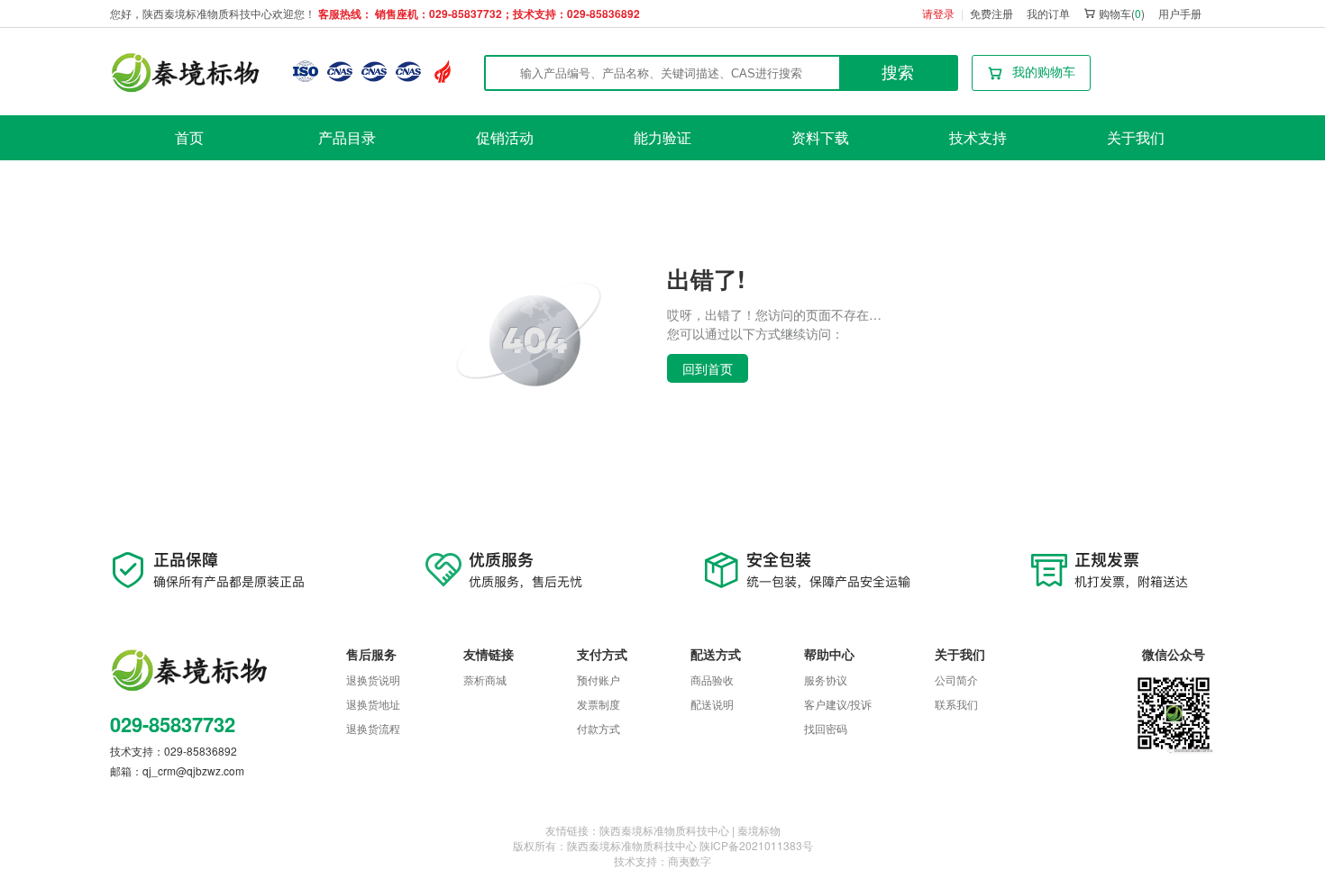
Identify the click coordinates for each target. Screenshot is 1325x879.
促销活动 (505, 137)
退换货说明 (373, 679)
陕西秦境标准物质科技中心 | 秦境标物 (690, 830)
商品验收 (712, 679)
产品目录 (347, 137)
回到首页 (707, 368)
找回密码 (825, 728)
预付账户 (598, 679)
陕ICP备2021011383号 (756, 845)
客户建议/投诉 (838, 703)
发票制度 (598, 703)
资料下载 (820, 137)
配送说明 (712, 703)
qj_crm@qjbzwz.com (193, 770)
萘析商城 (485, 679)
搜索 (898, 73)
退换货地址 (373, 703)
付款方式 (598, 728)
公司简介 (956, 679)
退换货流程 (373, 728)
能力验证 (662, 137)
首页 (189, 137)
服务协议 (825, 679)
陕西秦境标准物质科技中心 (632, 845)
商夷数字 (689, 860)
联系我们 (956, 703)
